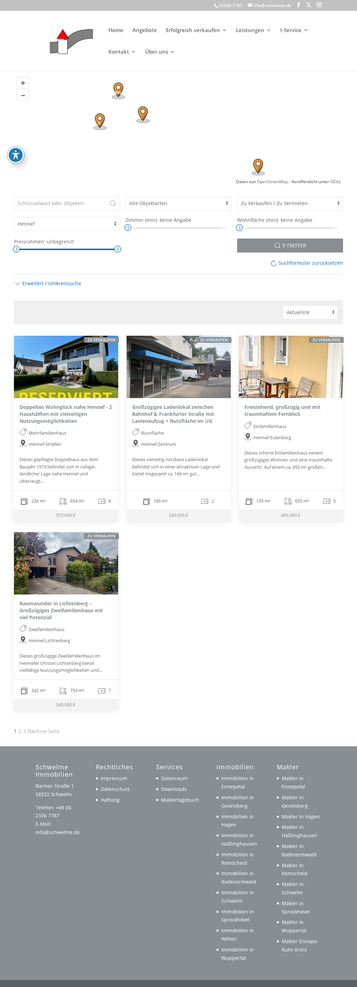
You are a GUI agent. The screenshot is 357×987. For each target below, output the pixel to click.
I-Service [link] (291, 30)
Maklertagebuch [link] (180, 799)
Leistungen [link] (250, 30)
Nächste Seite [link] (44, 731)
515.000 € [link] (66, 515)
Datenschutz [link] (115, 789)
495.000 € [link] (291, 515)
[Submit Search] (113, 203)
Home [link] (115, 30)
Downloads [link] (174, 789)
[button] (298, 5)
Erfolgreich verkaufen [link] (193, 30)
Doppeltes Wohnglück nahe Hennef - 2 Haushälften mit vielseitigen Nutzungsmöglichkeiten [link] (66, 414)
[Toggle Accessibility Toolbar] (15, 155)
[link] (68, 40)
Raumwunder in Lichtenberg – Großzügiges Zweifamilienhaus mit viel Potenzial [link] (61, 610)
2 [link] (20, 731)
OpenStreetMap (272, 182)
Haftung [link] (110, 799)
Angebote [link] (144, 30)
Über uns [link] (156, 52)
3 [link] (24, 731)
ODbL (335, 182)
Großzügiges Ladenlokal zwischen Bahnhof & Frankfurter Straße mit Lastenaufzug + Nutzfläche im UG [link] (173, 414)
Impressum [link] (114, 778)
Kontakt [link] (118, 52)
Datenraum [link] (174, 778)
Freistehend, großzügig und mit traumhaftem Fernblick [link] (282, 410)
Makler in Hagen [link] (301, 816)
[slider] (127, 227)
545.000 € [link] (66, 704)
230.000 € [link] (178, 515)
